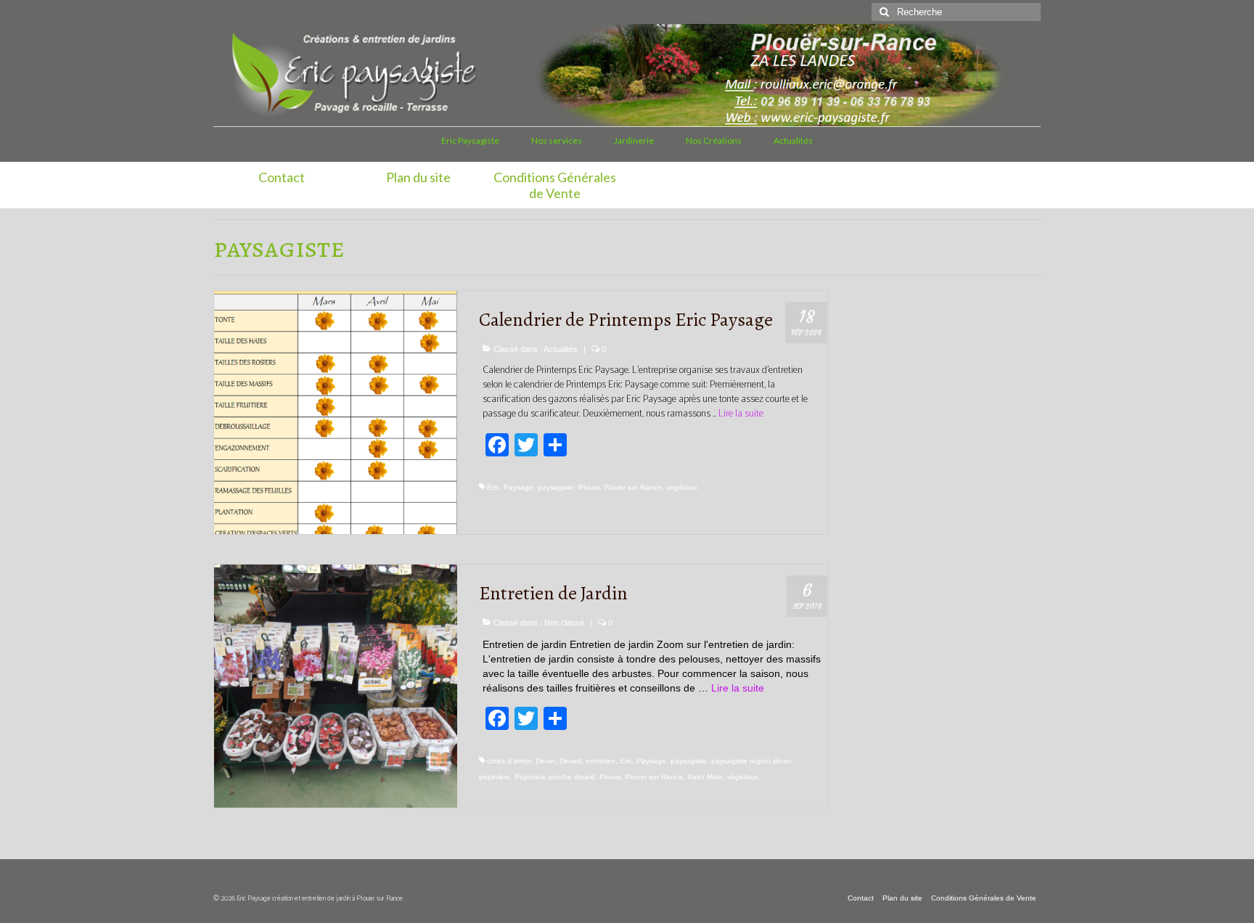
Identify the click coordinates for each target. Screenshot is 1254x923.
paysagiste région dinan (751, 761)
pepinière (494, 777)
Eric (493, 487)
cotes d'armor (509, 761)
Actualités (561, 349)
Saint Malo (705, 777)
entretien (600, 761)
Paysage (518, 487)
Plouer (588, 487)
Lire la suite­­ (740, 414)
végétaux (681, 487)
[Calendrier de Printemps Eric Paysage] (335, 411)
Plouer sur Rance (633, 487)
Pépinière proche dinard (555, 777)
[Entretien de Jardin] (335, 685)
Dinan (545, 761)
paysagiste (556, 487)
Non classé (564, 622)
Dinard (570, 761)
